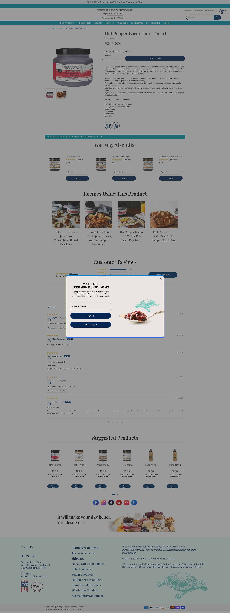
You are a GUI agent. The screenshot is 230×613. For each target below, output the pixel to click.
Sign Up (90, 316)
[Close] (161, 279)
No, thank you (91, 325)
